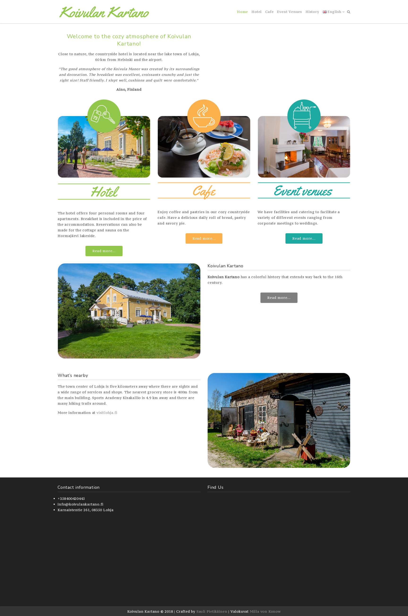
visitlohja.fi (107, 412)
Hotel (256, 11)
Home (242, 11)
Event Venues (289, 11)
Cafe (269, 11)
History (312, 11)
